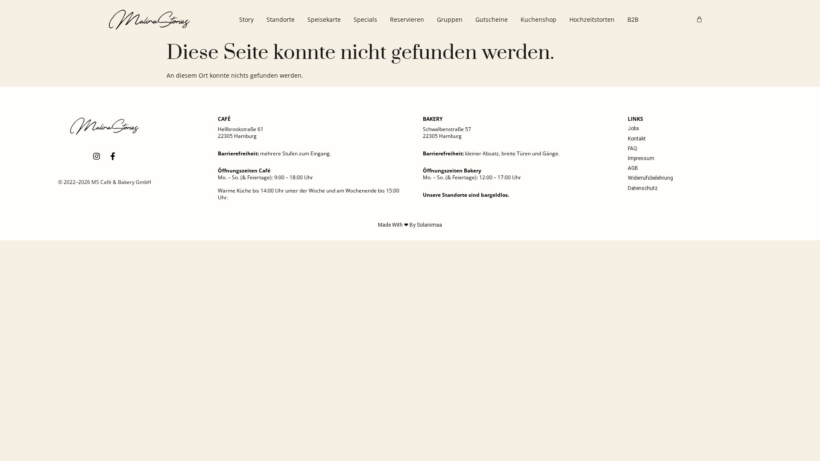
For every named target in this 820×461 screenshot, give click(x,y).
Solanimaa (429, 225)
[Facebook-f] (113, 156)
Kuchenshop (538, 19)
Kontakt (637, 139)
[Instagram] (96, 156)
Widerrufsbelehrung (650, 178)
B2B (632, 19)
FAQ (632, 149)
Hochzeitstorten (592, 19)
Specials (365, 19)
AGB (633, 168)
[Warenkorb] (699, 19)
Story (246, 19)
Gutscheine (491, 19)
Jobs (633, 128)
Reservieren (407, 19)
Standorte (280, 19)
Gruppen (450, 19)
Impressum (641, 158)
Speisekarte (324, 19)
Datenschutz (643, 188)
